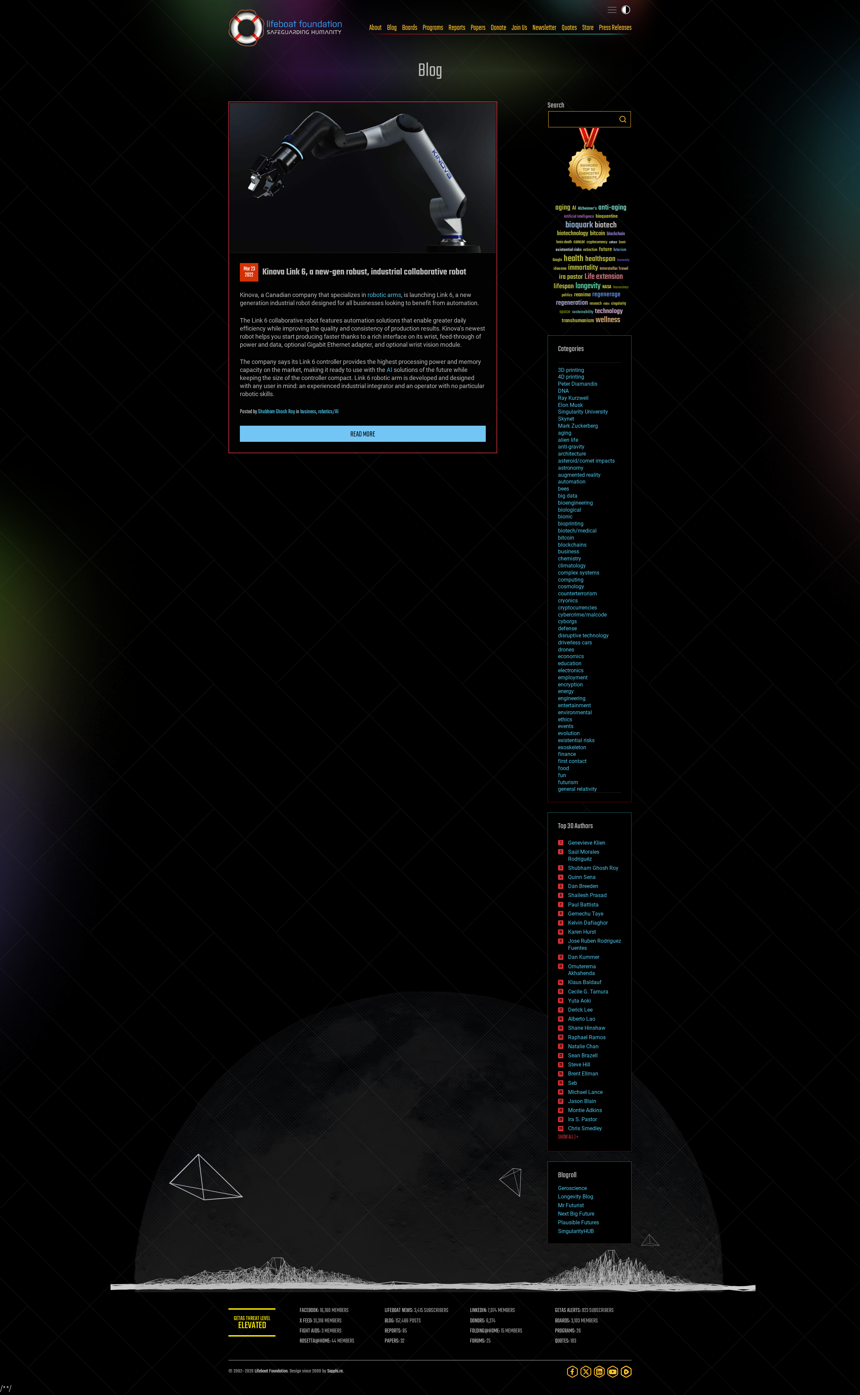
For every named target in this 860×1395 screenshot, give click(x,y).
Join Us (519, 28)
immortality (583, 268)
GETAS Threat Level (252, 1323)
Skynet (566, 419)
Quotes (569, 28)
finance (567, 754)
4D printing (571, 377)
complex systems (578, 572)
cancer (579, 242)
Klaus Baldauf (585, 982)
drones (566, 649)
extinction (590, 250)
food (563, 768)
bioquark (579, 225)
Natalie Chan (583, 1046)
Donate (498, 28)
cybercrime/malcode (582, 614)
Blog (392, 28)
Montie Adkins (585, 1110)
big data (567, 496)
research (596, 304)
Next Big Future (576, 1214)
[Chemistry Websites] (590, 161)
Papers (478, 28)
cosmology (571, 586)
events (565, 726)
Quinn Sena (582, 877)
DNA (563, 391)
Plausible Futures (578, 1222)
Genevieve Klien (586, 843)
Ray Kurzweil (573, 398)
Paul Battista (583, 904)
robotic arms (384, 294)
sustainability (582, 312)
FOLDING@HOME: (485, 1331)
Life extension (604, 276)
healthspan (600, 259)
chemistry (569, 558)
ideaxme (560, 269)
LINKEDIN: (478, 1310)
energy (566, 691)
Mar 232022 (249, 272)
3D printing (571, 370)
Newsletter (544, 28)
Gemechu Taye (585, 914)
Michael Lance (585, 1092)
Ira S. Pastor (582, 1119)
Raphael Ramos (587, 1037)
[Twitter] (585, 1372)
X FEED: (306, 1321)
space (564, 311)
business (308, 412)
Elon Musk (570, 405)
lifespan (564, 286)
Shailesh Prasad (587, 895)
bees (563, 488)
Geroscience (572, 1188)
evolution (569, 733)
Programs (433, 28)
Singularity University (583, 412)
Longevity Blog (575, 1196)
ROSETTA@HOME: (315, 1341)
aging (562, 208)
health (574, 259)
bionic (565, 516)
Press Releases (615, 28)
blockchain (616, 234)
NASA (606, 287)
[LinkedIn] (599, 1372)
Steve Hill (579, 1064)
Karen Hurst (582, 932)
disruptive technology (583, 635)
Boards (409, 28)
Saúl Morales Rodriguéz (583, 855)
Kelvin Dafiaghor (588, 923)
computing (571, 580)
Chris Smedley (585, 1128)
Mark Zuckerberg (578, 426)
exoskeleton (572, 747)
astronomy (571, 468)
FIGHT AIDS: (310, 1331)
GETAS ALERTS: (568, 1310)
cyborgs (567, 621)
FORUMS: (477, 1341)
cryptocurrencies (577, 607)
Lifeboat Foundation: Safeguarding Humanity (285, 27)
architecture (572, 454)
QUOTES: (562, 1341)
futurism (619, 250)
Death (622, 242)
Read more (362, 434)
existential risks (569, 250)
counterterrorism (577, 593)
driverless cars (575, 642)
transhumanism (578, 321)
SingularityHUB (576, 1231)
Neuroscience (621, 288)
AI (389, 369)
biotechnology (572, 233)
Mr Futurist (571, 1205)
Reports (456, 28)
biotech (606, 225)
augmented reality (579, 475)
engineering (572, 698)
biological (569, 510)
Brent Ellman (583, 1073)
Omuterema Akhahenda (582, 970)
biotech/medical (577, 530)
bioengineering (575, 503)
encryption (570, 684)
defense (567, 628)
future (605, 249)
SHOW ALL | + (568, 1137)
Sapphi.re (335, 1371)
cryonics (568, 600)
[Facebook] (572, 1372)
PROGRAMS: (565, 1331)
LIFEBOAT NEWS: (399, 1310)
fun (562, 775)
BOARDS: (562, 1321)
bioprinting (571, 523)
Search (623, 119)
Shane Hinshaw (586, 1028)
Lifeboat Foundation (271, 1371)
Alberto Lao (581, 1019)
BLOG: (389, 1321)
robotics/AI (328, 412)
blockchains (572, 545)
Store (588, 28)
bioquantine (607, 216)
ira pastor (571, 277)
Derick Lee (580, 1010)
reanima (582, 295)
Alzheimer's (587, 208)
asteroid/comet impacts (586, 461)
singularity (618, 304)
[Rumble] (626, 1372)
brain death (564, 242)
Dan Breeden (583, 886)
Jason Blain (582, 1101)
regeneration (572, 303)
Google (557, 260)
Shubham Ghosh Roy (276, 412)
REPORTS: (393, 1331)
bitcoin (597, 233)
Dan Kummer (583, 957)
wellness (608, 320)
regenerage (606, 294)
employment (573, 677)
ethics (565, 719)
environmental (575, 712)
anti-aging (612, 208)
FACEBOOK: (309, 1310)
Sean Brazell (583, 1055)
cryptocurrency (597, 242)
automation (572, 481)
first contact (572, 761)
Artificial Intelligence (579, 217)
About (375, 28)
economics (571, 656)
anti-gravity (571, 446)
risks (606, 304)
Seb (572, 1083)
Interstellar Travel (614, 268)
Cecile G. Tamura (588, 991)
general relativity (577, 789)
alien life (568, 440)
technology (609, 311)
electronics (571, 670)
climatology (572, 565)
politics (567, 295)
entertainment (574, 705)
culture (613, 242)
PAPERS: (392, 1341)
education (570, 663)
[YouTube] (612, 1372)
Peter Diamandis (577, 384)
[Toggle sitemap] (612, 9)
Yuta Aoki (579, 1001)
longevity (588, 286)
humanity (623, 260)
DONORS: (477, 1321)
